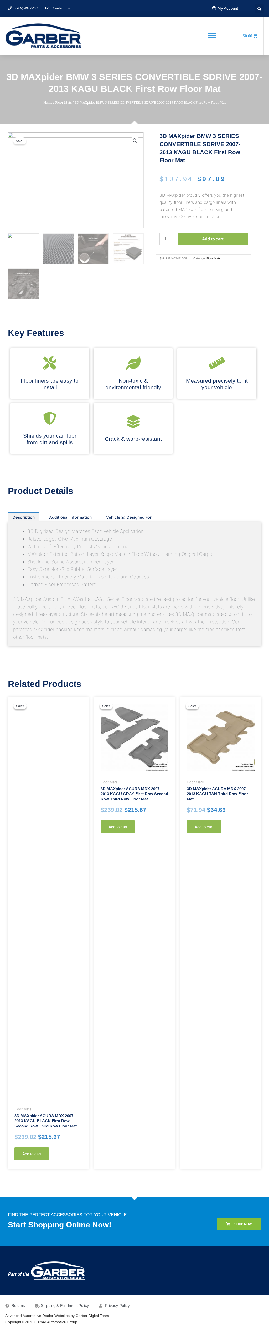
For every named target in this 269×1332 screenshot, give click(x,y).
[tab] (23, 517)
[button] (212, 35)
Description (24, 517)
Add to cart (213, 238)
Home (47, 103)
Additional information (70, 517)
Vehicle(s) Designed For (129, 517)
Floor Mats (63, 103)
